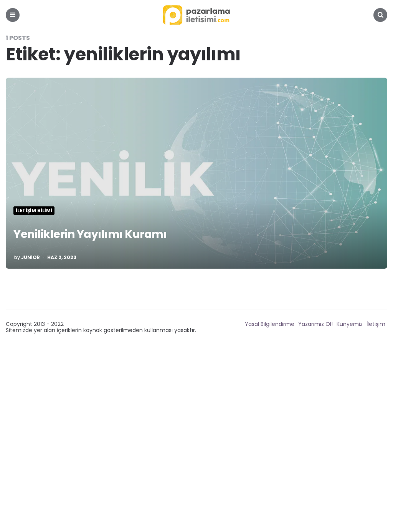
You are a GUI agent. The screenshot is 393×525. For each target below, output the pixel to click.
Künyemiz (350, 324)
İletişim (376, 324)
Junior (30, 257)
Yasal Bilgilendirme (269, 324)
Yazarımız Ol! (315, 324)
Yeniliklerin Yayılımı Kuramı (90, 234)
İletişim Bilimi (34, 210)
